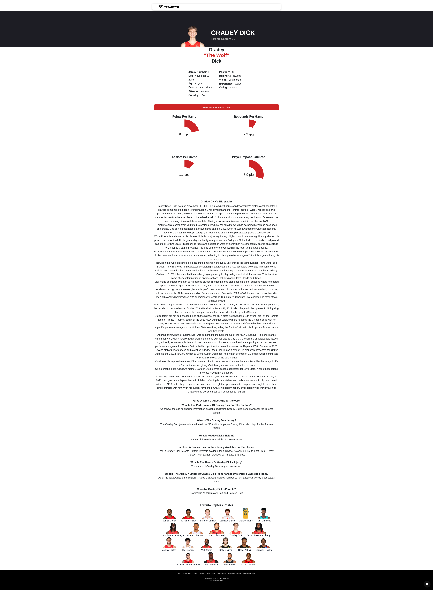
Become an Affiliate (249, 573)
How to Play (186, 573)
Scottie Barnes (248, 564)
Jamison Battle (227, 520)
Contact (195, 573)
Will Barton (206, 550)
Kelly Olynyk (225, 550)
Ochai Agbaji (244, 550)
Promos (202, 573)
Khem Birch (230, 564)
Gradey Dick (236, 535)
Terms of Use (211, 573)
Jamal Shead (169, 520)
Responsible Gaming (234, 573)
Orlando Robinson (196, 535)
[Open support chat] (427, 584)
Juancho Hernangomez (188, 564)
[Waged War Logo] (169, 7)
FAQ (179, 573)
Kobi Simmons (264, 520)
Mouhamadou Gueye (173, 535)
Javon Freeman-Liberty (258, 535)
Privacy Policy (221, 573)
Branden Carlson (207, 520)
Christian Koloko (264, 550)
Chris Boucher (211, 564)
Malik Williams (245, 520)
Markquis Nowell (217, 535)
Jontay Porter (169, 550)
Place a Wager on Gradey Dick (216, 107)
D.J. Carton (188, 550)
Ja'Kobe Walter (188, 520)
